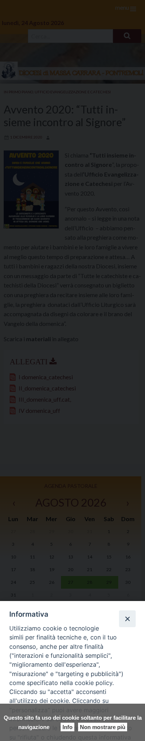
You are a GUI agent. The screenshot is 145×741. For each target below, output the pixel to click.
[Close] (127, 618)
